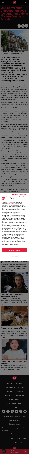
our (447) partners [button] (10, 202)
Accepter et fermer (14, 250)
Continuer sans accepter (19, 194)
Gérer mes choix (14, 256)
